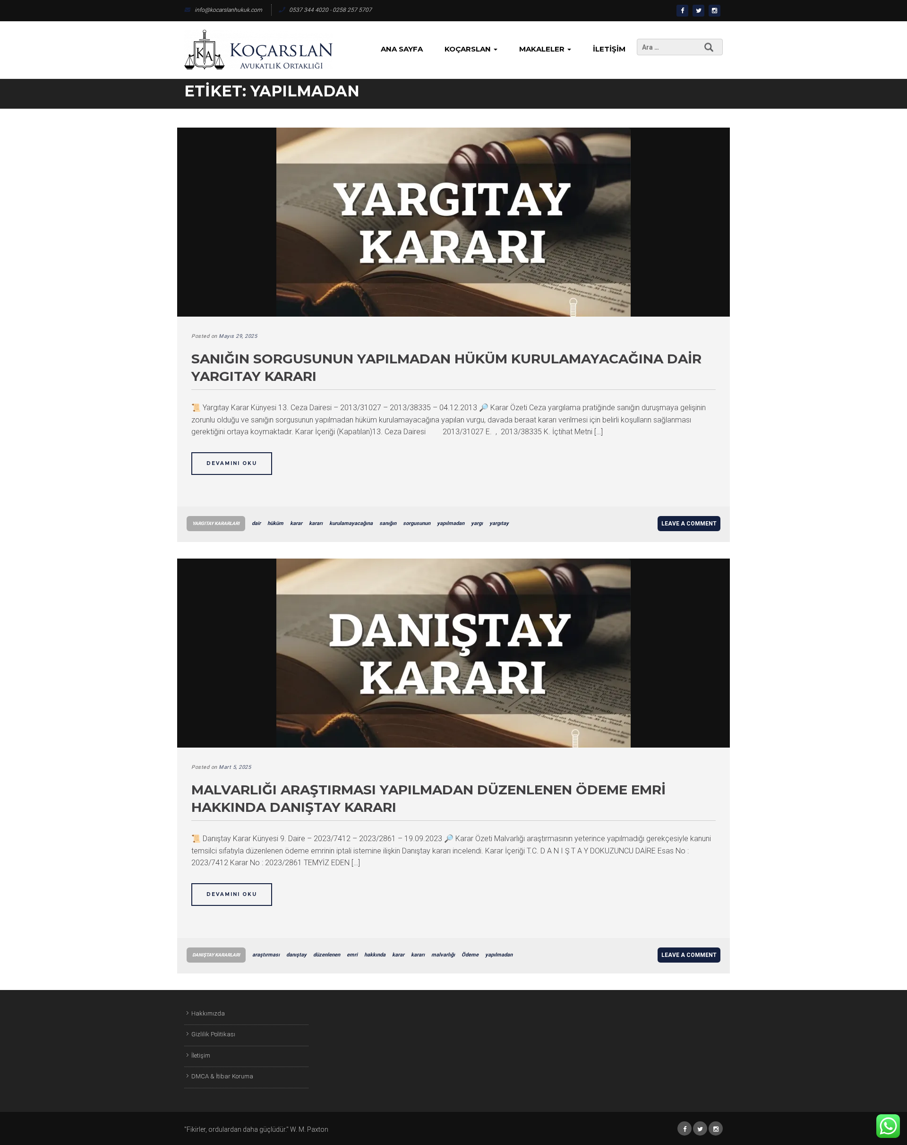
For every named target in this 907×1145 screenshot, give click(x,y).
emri (352, 955)
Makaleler (542, 48)
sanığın (387, 523)
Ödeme (470, 955)
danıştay (296, 955)
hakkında (374, 955)
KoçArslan (469, 48)
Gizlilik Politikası (213, 1034)
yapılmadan (450, 523)
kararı (316, 523)
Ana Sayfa (402, 48)
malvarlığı (443, 955)
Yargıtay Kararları (216, 523)
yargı (477, 523)
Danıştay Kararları (216, 954)
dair (256, 523)
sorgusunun (416, 523)
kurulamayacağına (351, 523)
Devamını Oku (231, 463)
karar (296, 523)
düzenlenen (326, 955)
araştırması (266, 955)
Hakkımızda (208, 1013)
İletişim (609, 48)
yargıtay (499, 523)
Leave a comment (689, 523)
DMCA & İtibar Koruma (222, 1076)
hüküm (275, 523)
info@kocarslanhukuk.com (228, 10)
